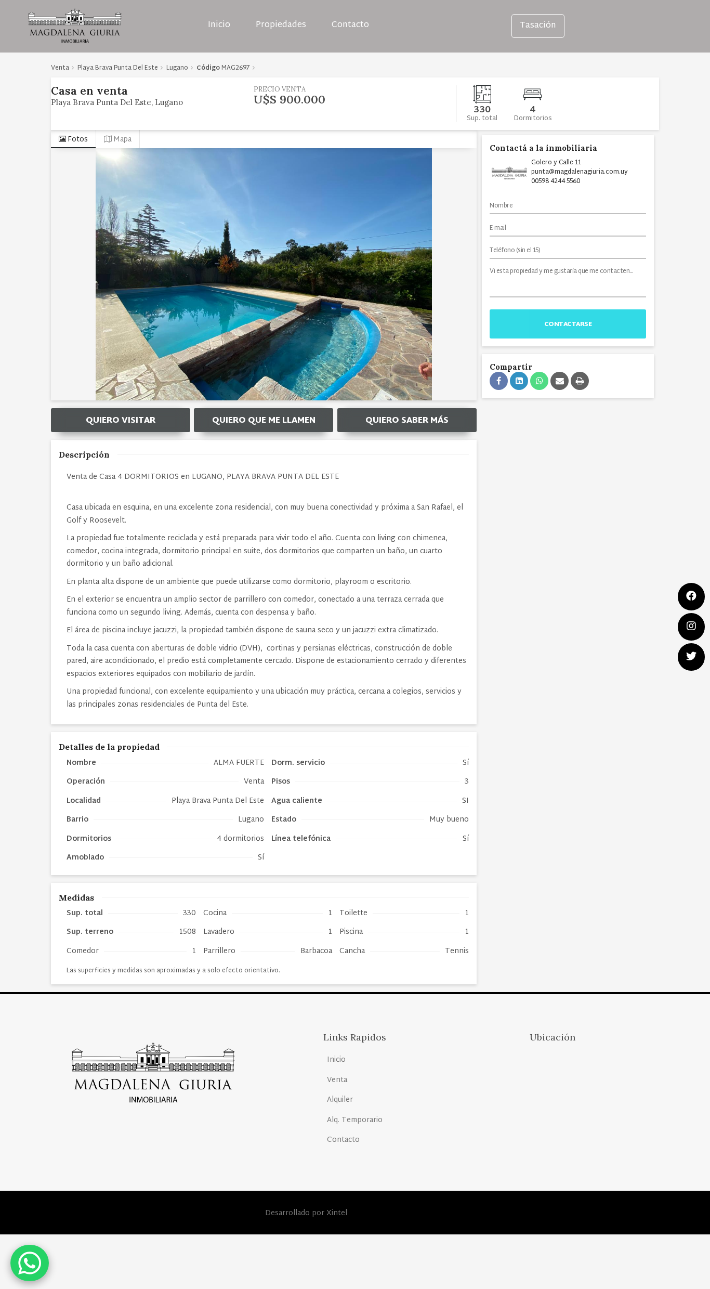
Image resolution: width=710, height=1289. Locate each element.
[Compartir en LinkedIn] (519, 381)
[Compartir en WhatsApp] (539, 381)
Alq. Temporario (355, 1120)
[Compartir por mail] (559, 381)
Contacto (350, 25)
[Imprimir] (580, 381)
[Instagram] (691, 627)
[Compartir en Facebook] (499, 381)
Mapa (122, 139)
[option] (264, 274)
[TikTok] (691, 657)
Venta (337, 1080)
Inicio (219, 25)
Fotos (77, 139)
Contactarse (568, 324)
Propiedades (281, 25)
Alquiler (340, 1099)
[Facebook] (691, 596)
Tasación (538, 25)
